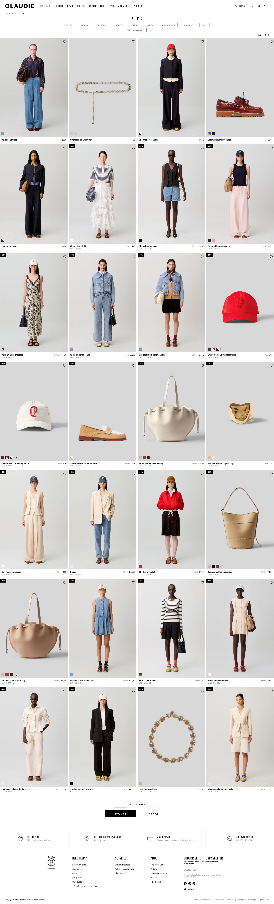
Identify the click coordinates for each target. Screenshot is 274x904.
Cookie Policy (231, 900)
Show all (153, 814)
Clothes (68, 25)
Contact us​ (77, 869)
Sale (204, 25)
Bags (150, 25)
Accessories (168, 25)
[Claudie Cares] (51, 862)
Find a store (156, 882)
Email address (190, 870)
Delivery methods (122, 865)
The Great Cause (158, 865)
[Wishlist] (65, 41)
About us (188, 25)
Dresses (101, 25)
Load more (120, 814)
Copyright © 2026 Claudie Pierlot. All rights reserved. (25, 900)
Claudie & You (121, 873)
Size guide (76, 877)
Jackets (118, 25)
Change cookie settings (247, 900)
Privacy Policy (218, 900)
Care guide (77, 882)
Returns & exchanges (124, 869)
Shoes (135, 25)
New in (84, 25)
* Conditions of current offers (85, 886)
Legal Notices (263, 900)
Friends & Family (135, 30)
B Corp (154, 869)
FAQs (74, 873)
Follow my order (79, 865)
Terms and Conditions (202, 900)
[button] (44, 6)
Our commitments (159, 873)
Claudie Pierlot (12, 14)
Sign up (225, 870)
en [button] (252, 6)
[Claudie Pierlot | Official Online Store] (19, 6)
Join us (154, 877)
